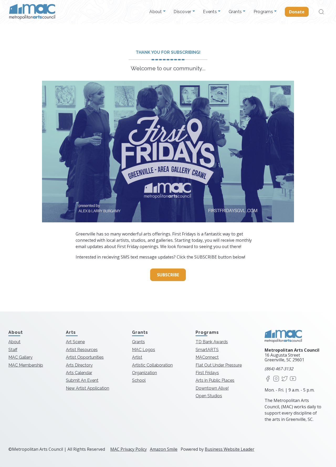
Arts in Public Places (215, 380)
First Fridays (207, 372)
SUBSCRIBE (168, 275)
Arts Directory (79, 365)
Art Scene (75, 341)
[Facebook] (268, 379)
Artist (137, 357)
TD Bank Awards (212, 341)
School (139, 380)
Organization (144, 372)
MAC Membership (25, 365)
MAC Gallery (20, 357)
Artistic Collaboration (152, 365)
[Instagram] (276, 379)
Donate (297, 12)
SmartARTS (207, 349)
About (156, 11)
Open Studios (209, 395)
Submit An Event (82, 380)
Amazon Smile (163, 449)
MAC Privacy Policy (128, 449)
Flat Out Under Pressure (219, 365)
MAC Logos (143, 349)
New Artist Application (87, 388)
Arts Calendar (79, 372)
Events (210, 11)
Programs (264, 11)
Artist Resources (82, 349)
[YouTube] (293, 379)
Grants (236, 11)
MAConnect (207, 357)
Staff (12, 349)
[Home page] (32, 12)
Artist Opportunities (85, 357)
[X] (284, 379)
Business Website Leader (229, 449)
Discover (183, 11)
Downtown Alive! (212, 388)
